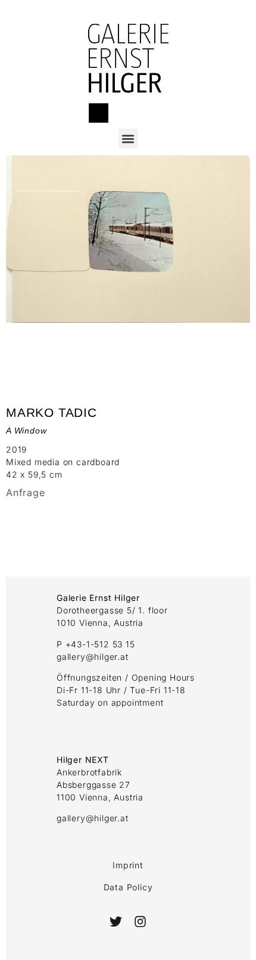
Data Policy (128, 887)
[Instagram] (139, 921)
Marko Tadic (51, 412)
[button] (128, 138)
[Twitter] (115, 921)
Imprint (128, 865)
